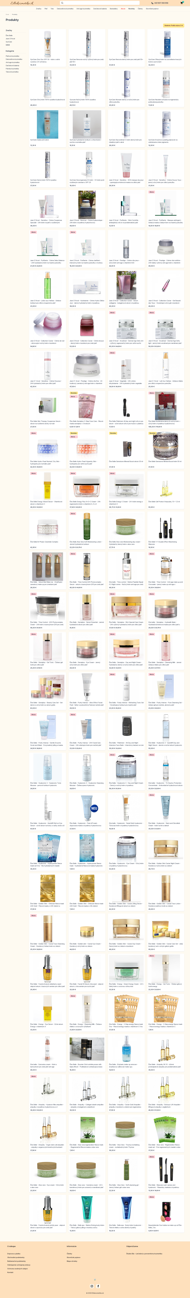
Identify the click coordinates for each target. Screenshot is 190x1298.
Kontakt (10, 1272)
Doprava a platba (13, 1254)
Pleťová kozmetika (12, 56)
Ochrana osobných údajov (17, 1269)
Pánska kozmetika (12, 69)
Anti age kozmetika (83, 9)
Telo (52, 9)
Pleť (46, 9)
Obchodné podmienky (15, 1257)
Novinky (131, 9)
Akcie (123, 9)
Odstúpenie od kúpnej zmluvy (18, 1265)
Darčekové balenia (100, 9)
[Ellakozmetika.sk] (21, 3)
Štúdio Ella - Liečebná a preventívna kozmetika (144, 1254)
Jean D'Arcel (10, 39)
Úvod (7, 14)
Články (140, 9)
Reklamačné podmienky (16, 1261)
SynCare (9, 42)
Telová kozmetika (12, 72)
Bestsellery (114, 9)
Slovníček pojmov (152, 9)
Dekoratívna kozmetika (65, 9)
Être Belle (9, 35)
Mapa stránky (72, 1261)
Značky (38, 9)
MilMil (8, 45)
